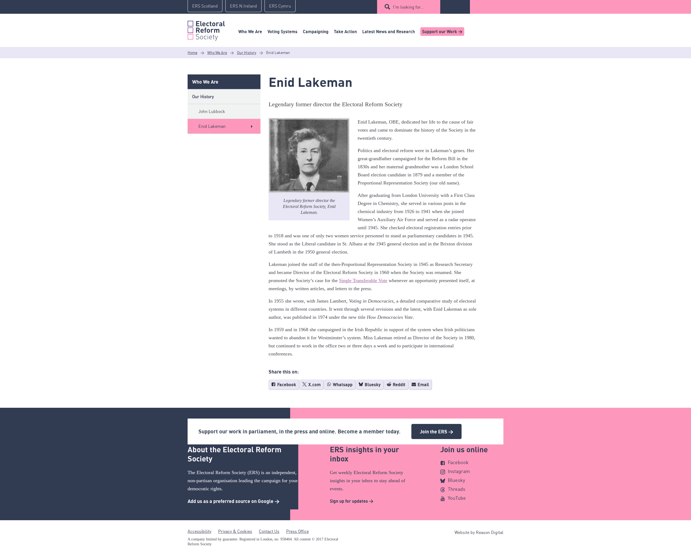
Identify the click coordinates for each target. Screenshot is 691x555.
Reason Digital (489, 532)
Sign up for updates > (351, 501)
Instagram (459, 471)
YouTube (457, 498)
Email (422, 384)
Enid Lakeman (212, 126)
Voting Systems (282, 31)
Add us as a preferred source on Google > (233, 501)
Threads (456, 489)
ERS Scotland (205, 6)
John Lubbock (211, 111)
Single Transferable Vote (363, 280)
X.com (314, 384)
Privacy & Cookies (235, 531)
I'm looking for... (408, 7)
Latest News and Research (388, 31)
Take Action (345, 31)
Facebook (286, 384)
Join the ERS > (436, 431)
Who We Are (250, 31)
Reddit (398, 384)
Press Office (297, 531)
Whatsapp (342, 384)
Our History (246, 52)
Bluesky (372, 384)
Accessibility (199, 531)
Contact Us (269, 531)
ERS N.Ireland (243, 6)
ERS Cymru (280, 6)
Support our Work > (442, 31)
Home (192, 52)
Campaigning (315, 31)
